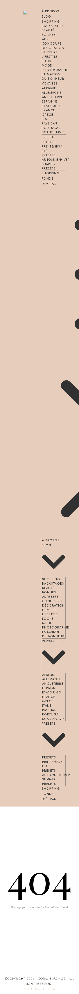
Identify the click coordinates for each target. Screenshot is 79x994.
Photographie (55, 70)
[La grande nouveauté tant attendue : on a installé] (39, 956)
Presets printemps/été (52, 146)
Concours (52, 43)
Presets (49, 137)
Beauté (48, 30)
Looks (48, 61)
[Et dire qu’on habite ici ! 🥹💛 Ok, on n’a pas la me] (39, 931)
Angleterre (52, 97)
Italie (46, 119)
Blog (46, 16)
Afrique (49, 88)
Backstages (53, 26)
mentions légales (39, 989)
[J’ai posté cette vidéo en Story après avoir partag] (14, 931)
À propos (50, 11)
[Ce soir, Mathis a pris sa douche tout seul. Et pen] (64, 956)
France (48, 110)
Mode (47, 65)
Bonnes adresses (50, 36)
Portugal (51, 128)
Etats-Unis (51, 106)
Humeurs (50, 52)
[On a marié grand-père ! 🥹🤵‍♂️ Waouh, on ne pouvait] (64, 931)
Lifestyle (50, 56)
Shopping (51, 21)
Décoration (53, 48)
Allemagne (52, 92)
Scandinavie (53, 132)
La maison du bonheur (53, 76)
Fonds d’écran (49, 181)
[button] (54, 362)
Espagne (49, 101)
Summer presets (49, 166)
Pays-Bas (49, 123)
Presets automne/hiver (56, 157)
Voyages (50, 83)
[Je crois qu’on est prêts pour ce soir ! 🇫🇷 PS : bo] (14, 956)
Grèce (47, 114)
